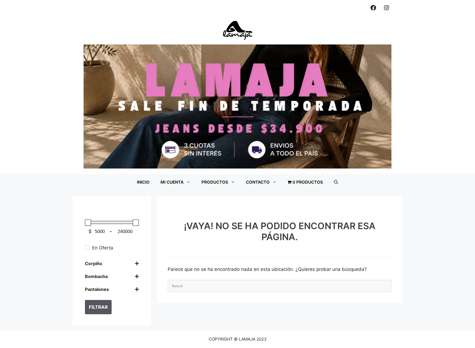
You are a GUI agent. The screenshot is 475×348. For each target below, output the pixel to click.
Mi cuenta (172, 182)
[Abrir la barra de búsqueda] (336, 182)
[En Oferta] (87, 247)
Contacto (258, 182)
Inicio (143, 182)
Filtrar (98, 307)
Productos (214, 182)
